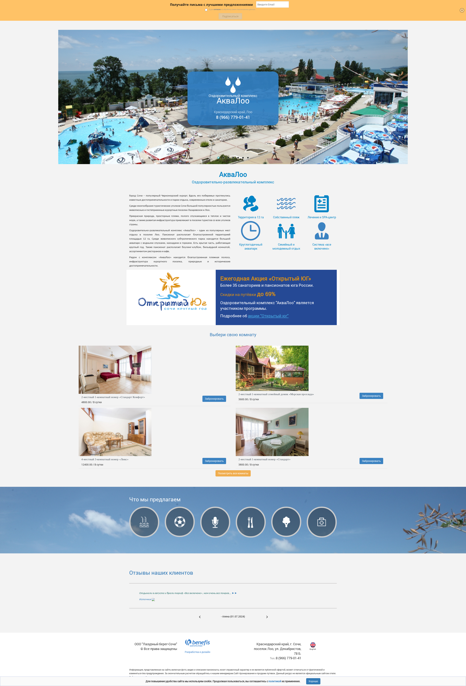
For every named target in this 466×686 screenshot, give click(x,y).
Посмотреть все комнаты (233, 473)
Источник (145, 599)
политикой (275, 681)
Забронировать (214, 398)
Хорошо (313, 681)
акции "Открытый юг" (268, 315)
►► (234, 593)
